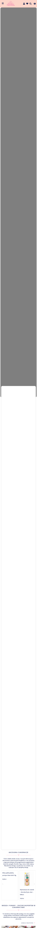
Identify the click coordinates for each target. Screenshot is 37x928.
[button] (2, 884)
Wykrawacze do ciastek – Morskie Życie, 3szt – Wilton (27, 892)
